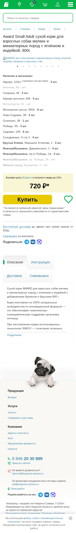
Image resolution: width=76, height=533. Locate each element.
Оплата (12, 412)
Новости (12, 449)
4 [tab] (35, 66)
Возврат (12, 397)
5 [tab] (41, 66)
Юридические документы (22, 443)
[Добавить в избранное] (68, 199)
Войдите (27, 177)
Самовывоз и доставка (20, 418)
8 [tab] (58, 66)
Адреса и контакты (18, 433)
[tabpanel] (37, 59)
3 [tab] (29, 66)
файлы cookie (31, 518)
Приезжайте (18, 488)
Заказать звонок (21, 463)
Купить (27, 199)
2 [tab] (23, 66)
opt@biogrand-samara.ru (25, 484)
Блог (10, 438)
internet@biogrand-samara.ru (27, 473)
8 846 (27, 458)
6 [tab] (47, 66)
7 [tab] (53, 66)
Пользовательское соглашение (23, 513)
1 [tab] (17, 66)
